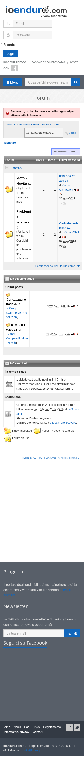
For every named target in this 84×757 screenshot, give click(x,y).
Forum (11, 124)
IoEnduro (10, 142)
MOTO (17, 168)
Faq (26, 727)
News (17, 727)
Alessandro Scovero (63, 422)
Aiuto (57, 124)
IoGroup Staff (70, 232)
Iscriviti (72, 633)
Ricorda (9, 44)
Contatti (38, 731)
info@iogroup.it (33, 750)
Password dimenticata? (48, 62)
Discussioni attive (28, 124)
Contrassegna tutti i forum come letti (57, 266)
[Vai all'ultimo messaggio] (76, 189)
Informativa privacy (16, 731)
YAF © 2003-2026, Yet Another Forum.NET (59, 458)
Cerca (72, 132)
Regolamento (52, 727)
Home (6, 727)
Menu (14, 82)
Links (36, 727)
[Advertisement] (42, 515)
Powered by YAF (29, 458)
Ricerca (46, 124)
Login (11, 53)
